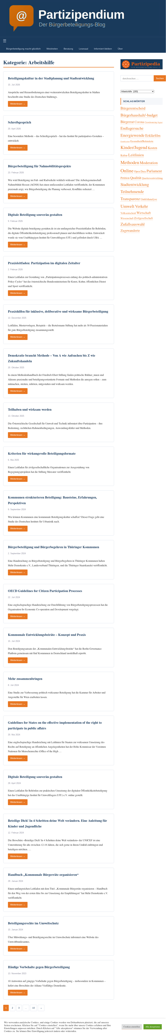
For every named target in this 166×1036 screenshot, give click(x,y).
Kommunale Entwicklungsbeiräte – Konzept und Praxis (47, 634)
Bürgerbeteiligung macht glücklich (23, 48)
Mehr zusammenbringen (25, 678)
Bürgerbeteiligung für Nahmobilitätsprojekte (39, 166)
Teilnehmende (132, 191)
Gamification (125, 141)
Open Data (140, 171)
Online (126, 170)
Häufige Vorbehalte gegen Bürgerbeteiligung (39, 967)
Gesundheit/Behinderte (141, 141)
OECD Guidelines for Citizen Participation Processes (45, 590)
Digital (160, 122)
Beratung (68, 48)
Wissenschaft (126, 218)
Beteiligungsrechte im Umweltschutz (33, 923)
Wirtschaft (144, 213)
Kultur (124, 155)
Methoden (129, 162)
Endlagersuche (131, 128)
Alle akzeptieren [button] (152, 1026)
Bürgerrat (127, 121)
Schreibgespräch (19, 122)
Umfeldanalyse (149, 199)
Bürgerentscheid (132, 108)
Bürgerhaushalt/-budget (139, 115)
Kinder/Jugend (133, 147)
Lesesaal (83, 48)
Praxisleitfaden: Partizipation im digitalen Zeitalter (44, 263)
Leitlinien (136, 154)
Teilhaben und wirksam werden (30, 409)
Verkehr (141, 206)
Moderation (149, 162)
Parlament (154, 170)
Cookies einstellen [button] (132, 1026)
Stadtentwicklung (134, 184)
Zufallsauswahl (132, 224)
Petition (125, 178)
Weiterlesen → (17, 104)
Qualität (135, 177)
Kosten (152, 147)
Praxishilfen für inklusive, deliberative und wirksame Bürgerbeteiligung (58, 311)
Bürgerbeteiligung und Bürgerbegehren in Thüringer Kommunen (53, 547)
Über (120, 48)
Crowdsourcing (151, 122)
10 (33, 1008)
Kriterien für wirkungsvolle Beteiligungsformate (42, 453)
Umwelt (127, 206)
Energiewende (132, 135)
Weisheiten (52, 48)
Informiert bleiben (103, 48)
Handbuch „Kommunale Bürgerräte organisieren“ (43, 874)
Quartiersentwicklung (152, 178)
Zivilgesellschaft (143, 218)
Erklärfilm (152, 135)
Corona (139, 122)
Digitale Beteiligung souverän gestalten (35, 214)
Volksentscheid (128, 213)
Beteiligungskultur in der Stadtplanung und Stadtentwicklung (51, 78)
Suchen (160, 78)
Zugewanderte (130, 230)
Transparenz (130, 198)
